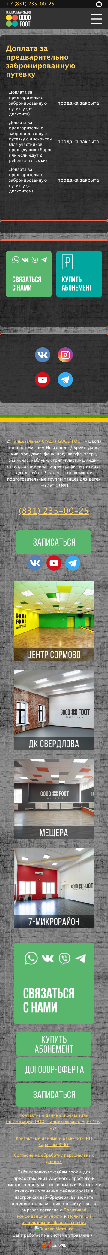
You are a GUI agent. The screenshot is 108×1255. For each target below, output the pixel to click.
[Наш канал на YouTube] (42, 385)
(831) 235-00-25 (54, 511)
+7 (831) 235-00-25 (30, 4)
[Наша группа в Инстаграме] (65, 361)
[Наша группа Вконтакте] (42, 361)
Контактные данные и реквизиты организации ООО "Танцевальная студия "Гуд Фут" (54, 1121)
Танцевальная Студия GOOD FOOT (47, 441)
